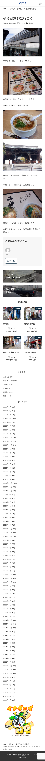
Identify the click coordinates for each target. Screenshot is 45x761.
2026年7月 (7, 411)
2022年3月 (7, 609)
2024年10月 (7, 491)
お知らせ (6, 377)
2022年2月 (7, 612)
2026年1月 (7, 434)
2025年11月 (7, 441)
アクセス (37, 747)
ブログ (30, 747)
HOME (5, 744)
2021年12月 (7, 620)
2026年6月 (7, 414)
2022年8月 (7, 590)
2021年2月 (7, 658)
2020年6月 (7, 688)
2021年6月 (7, 643)
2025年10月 (7, 445)
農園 (4, 396)
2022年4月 (7, 605)
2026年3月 (7, 426)
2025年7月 (7, 456)
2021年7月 (7, 639)
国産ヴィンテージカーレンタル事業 (15, 747)
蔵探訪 (5, 392)
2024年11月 (7, 487)
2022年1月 (7, 616)
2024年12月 (7, 483)
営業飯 (31, 23)
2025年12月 (7, 437)
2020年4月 (7, 696)
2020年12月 (7, 666)
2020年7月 (7, 685)
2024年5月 (7, 510)
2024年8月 (7, 498)
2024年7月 (7, 502)
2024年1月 (7, 525)
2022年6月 (7, 597)
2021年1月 (7, 662)
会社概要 (12, 744)
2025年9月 (7, 449)
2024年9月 (7, 494)
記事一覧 (11, 260)
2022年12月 (7, 574)
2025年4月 (7, 468)
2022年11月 (7, 578)
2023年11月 (7, 532)
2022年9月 (7, 586)
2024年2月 (7, 521)
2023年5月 (7, 555)
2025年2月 (7, 475)
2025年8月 (7, 453)
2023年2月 (7, 567)
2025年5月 (7, 464)
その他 (5, 384)
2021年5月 (7, 647)
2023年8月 (7, 544)
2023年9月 (7, 540)
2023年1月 (7, 571)
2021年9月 (7, 631)
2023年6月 (7, 552)
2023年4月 (7, 559)
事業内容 (19, 744)
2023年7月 (7, 548)
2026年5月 (7, 418)
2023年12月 (7, 529)
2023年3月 (7, 563)
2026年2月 (7, 430)
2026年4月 (7, 422)
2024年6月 (7, 506)
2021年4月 (7, 650)
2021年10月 (7, 628)
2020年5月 (7, 692)
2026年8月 (7, 407)
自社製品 (26, 744)
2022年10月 (7, 582)
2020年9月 (7, 677)
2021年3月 (7, 654)
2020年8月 (7, 681)
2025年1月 (7, 479)
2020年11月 (7, 669)
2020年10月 (7, 673)
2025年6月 (7, 460)
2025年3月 (7, 472)
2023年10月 (7, 536)
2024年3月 (7, 517)
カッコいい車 (8, 381)
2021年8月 (7, 635)
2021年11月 (7, 624)
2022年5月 (7, 601)
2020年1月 (7, 700)
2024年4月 (7, 513)
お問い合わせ (7, 749)
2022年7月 (7, 593)
